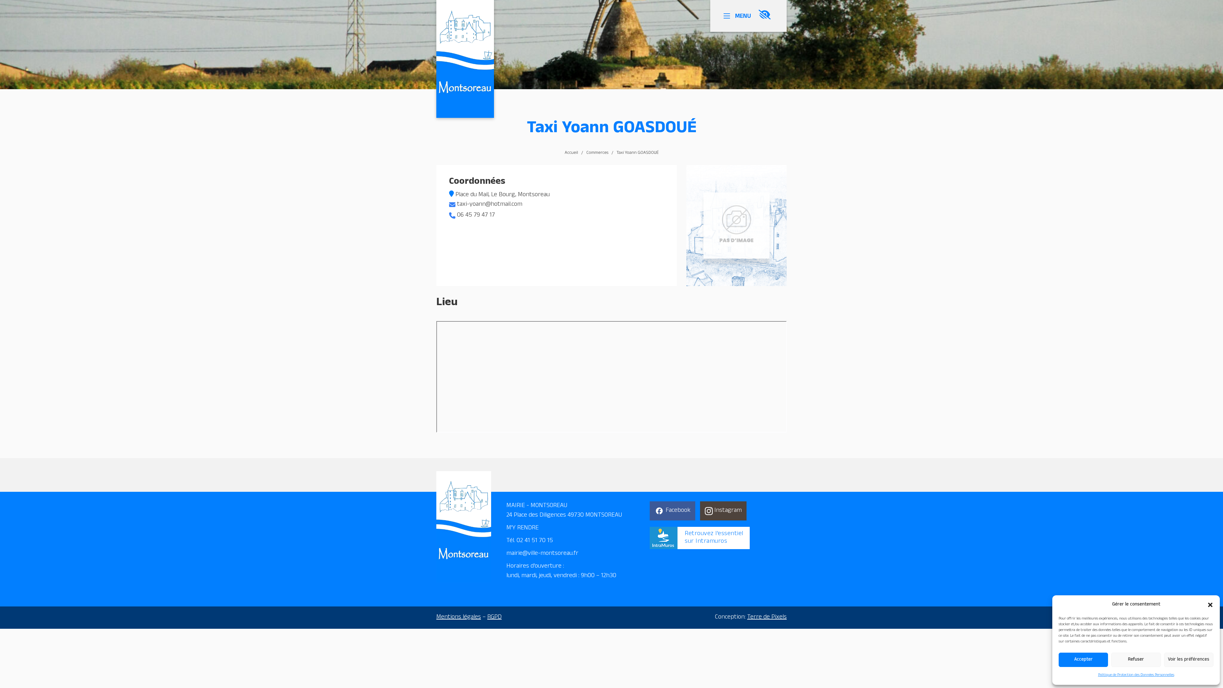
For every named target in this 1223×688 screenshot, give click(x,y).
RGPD (494, 617)
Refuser (1136, 659)
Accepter (1083, 659)
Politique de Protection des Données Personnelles (1136, 675)
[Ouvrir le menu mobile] (728, 15)
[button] (1210, 605)
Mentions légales (458, 617)
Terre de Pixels (767, 617)
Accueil (571, 153)
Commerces (597, 153)
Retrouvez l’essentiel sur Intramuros (714, 538)
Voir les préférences (1188, 659)
